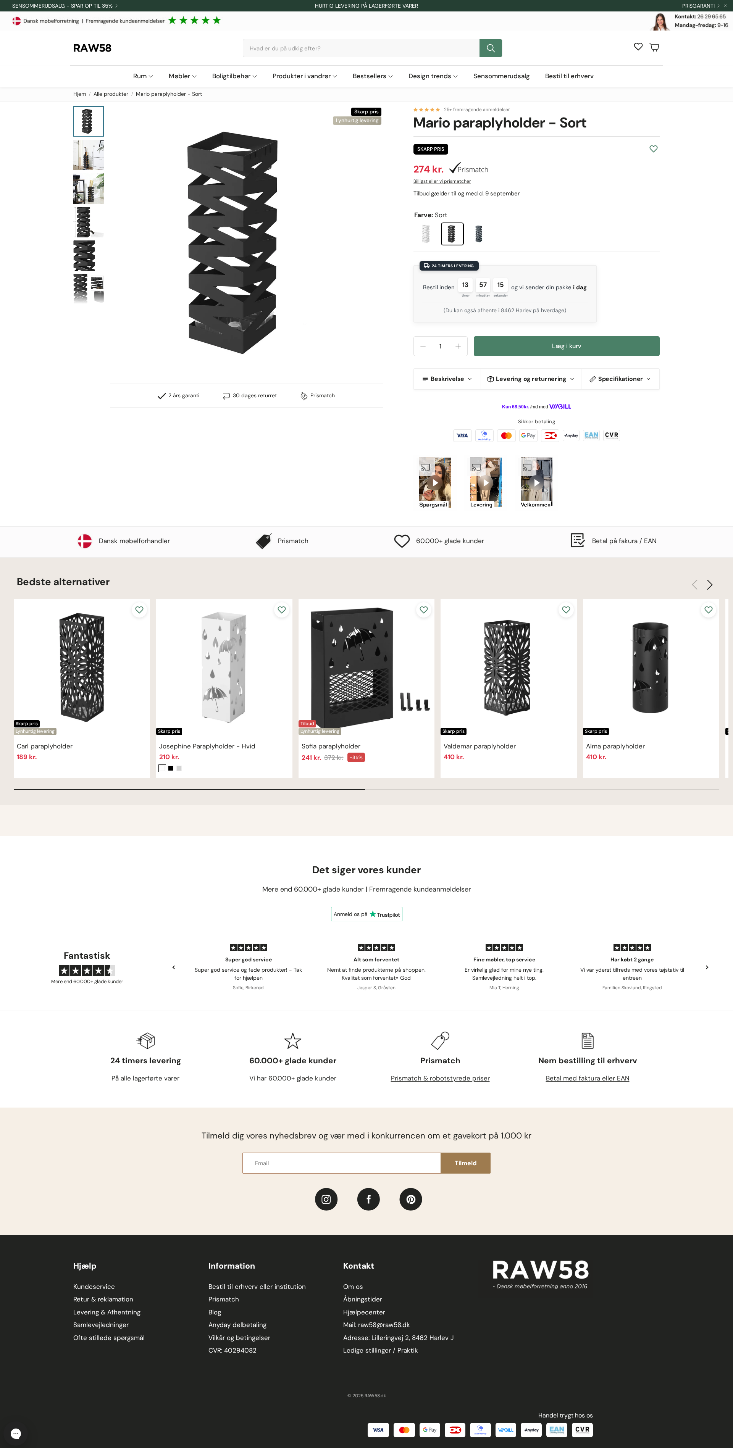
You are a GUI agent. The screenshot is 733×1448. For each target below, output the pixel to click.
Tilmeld (465, 1163)
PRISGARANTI (698, 5)
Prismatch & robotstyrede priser (440, 1078)
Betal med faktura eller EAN (588, 1078)
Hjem (79, 93)
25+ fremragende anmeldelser (477, 109)
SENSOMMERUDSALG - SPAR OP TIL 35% (62, 5)
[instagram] (326, 1199)
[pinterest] (411, 1199)
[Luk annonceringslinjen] (725, 5)
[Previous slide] (174, 967)
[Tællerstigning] (458, 346)
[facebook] (368, 1199)
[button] (372, 48)
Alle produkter (111, 93)
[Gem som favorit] (653, 149)
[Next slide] (706, 967)
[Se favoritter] (638, 46)
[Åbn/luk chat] (15, 1433)
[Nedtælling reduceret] (423, 346)
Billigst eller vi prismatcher (442, 181)
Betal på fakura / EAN (624, 541)
